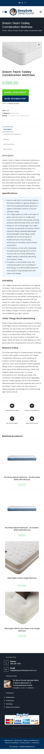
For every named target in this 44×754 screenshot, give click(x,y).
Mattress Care (8, 144)
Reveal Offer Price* (16, 92)
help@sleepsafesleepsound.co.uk (23, 670)
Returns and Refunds (31, 740)
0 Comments (30, 688)
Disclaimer (18, 740)
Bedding (9, 704)
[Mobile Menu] (41, 11)
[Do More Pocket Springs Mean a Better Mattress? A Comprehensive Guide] (8, 684)
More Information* (15, 98)
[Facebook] (19, 3)
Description (7, 129)
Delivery (6, 139)
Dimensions (7, 149)
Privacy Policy (25, 743)
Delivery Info (9, 740)
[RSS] (22, 3)
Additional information (12, 134)
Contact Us (35, 743)
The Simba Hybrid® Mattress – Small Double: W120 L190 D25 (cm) (22, 478)
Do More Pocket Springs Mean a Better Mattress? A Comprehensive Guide (26, 682)
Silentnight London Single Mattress (22, 578)
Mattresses (15, 113)
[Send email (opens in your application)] (25, 3)
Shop (10, 30)
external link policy (13, 103)
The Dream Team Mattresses (18, 116)
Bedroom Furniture (13, 707)
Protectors (10, 701)
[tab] (22, 129)
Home (4, 30)
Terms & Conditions (12, 743)
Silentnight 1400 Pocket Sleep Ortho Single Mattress (22, 629)
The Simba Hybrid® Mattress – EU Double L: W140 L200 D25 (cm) (22, 529)
